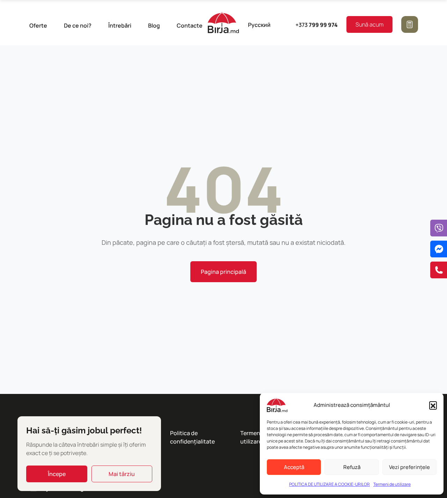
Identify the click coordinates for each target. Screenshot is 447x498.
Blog (154, 25)
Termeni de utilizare (392, 484)
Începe (57, 474)
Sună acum (369, 24)
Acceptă (294, 467)
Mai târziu (122, 474)
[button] (433, 405)
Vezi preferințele (409, 467)
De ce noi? (77, 25)
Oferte (38, 25)
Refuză (351, 467)
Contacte (190, 25)
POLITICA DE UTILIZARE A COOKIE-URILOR (329, 484)
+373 (316, 25)
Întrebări (119, 25)
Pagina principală (223, 272)
